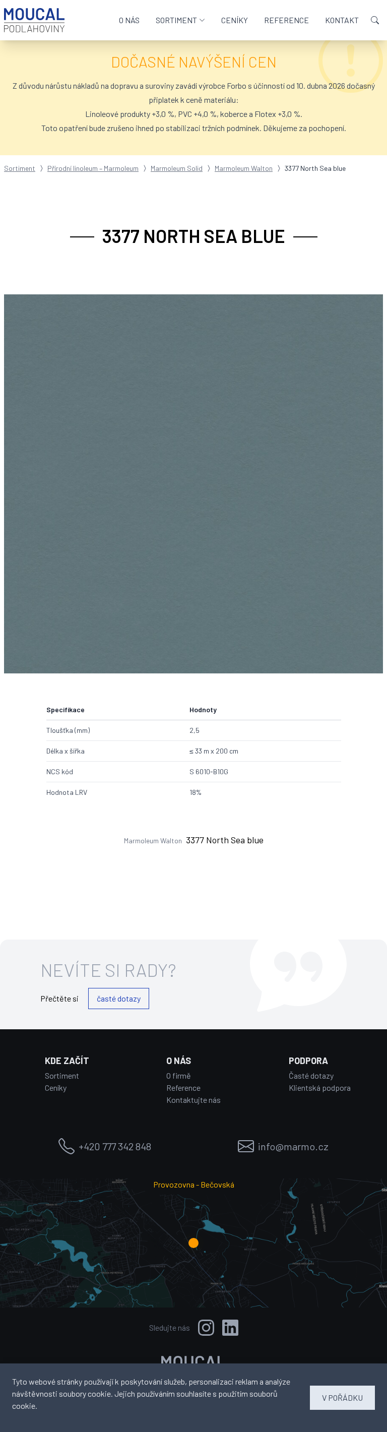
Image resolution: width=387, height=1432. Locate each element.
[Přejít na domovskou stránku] (34, 20)
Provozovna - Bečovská (193, 1184)
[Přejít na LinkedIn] (230, 1328)
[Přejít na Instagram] (206, 1328)
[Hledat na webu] (375, 20)
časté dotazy (119, 998)
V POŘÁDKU (342, 1397)
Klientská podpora (320, 1087)
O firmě (178, 1075)
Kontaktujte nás (193, 1099)
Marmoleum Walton (244, 168)
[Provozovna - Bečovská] (193, 1243)
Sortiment (19, 168)
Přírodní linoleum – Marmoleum (93, 168)
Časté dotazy (311, 1075)
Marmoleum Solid (177, 168)
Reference (183, 1087)
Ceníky (56, 1087)
